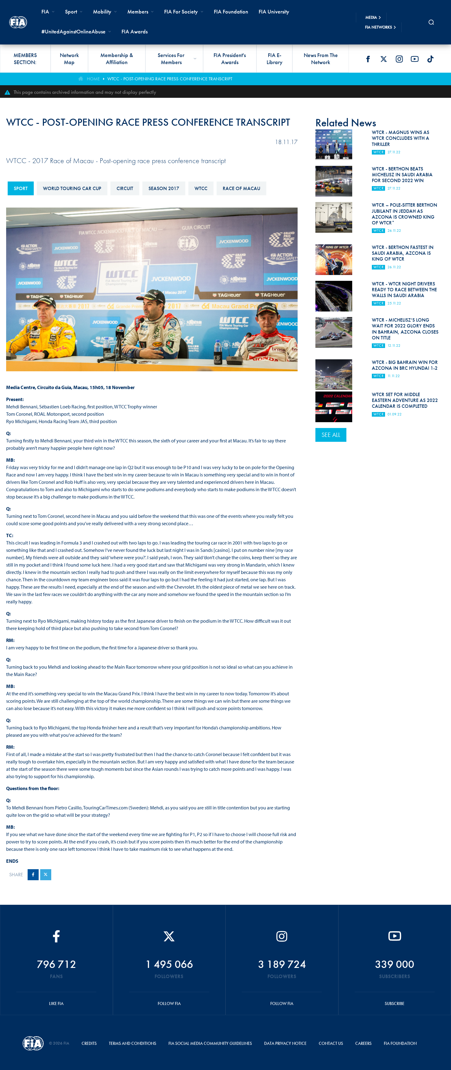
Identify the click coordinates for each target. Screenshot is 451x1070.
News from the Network (321, 59)
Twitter (383, 58)
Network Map (69, 59)
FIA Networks (378, 27)
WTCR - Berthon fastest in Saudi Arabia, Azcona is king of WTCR (403, 253)
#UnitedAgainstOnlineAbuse (73, 31)
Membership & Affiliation (116, 59)
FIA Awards (134, 31)
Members (137, 11)
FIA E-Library (275, 59)
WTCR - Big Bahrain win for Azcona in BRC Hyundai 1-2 (405, 365)
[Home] (18, 22)
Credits (89, 1043)
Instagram (399, 58)
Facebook (367, 58)
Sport (21, 188)
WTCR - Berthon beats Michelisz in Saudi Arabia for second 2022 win (402, 175)
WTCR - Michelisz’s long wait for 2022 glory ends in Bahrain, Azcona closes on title (405, 329)
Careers (363, 1043)
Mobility (102, 11)
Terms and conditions (132, 1043)
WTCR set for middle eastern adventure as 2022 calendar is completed (405, 400)
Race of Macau (241, 188)
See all (331, 435)
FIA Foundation (231, 11)
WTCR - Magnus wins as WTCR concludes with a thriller (400, 138)
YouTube (414, 58)
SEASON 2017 (163, 188)
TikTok (430, 58)
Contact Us (331, 1043)
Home (93, 79)
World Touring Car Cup (72, 188)
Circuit (125, 188)
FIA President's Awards (230, 59)
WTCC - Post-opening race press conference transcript (169, 79)
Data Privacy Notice (285, 1043)
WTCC (201, 188)
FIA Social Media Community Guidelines (210, 1043)
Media (371, 17)
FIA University (274, 11)
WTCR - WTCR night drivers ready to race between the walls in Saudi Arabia (404, 290)
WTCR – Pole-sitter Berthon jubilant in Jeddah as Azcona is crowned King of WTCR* (404, 214)
